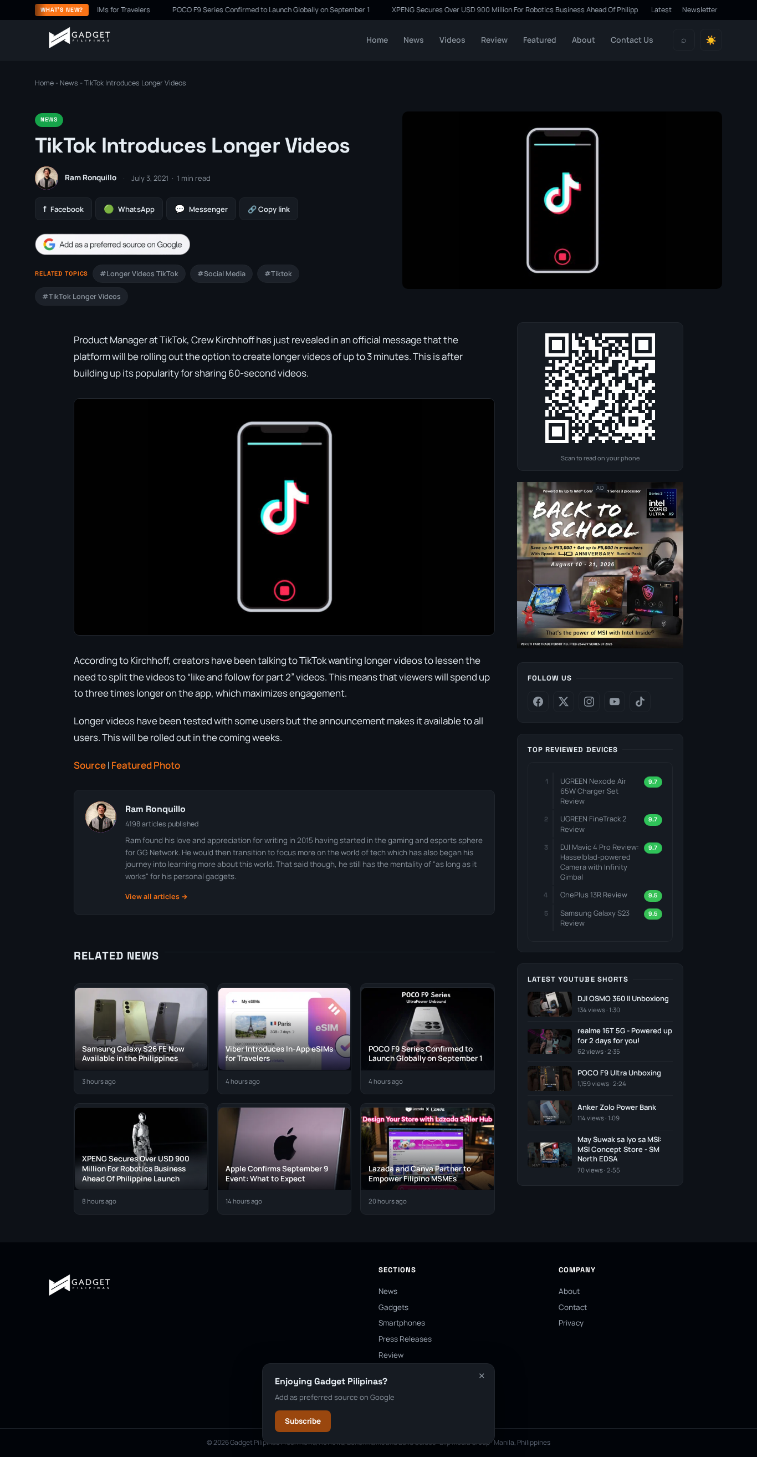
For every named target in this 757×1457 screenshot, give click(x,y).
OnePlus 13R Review (593, 895)
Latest (661, 9)
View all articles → (156, 896)
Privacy (571, 1323)
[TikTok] (640, 701)
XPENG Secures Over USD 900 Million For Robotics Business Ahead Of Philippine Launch (506, 9)
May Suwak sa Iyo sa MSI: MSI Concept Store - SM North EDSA (619, 1149)
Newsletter (700, 9)
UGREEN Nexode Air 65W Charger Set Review (593, 791)
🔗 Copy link (269, 209)
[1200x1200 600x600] (600, 646)
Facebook (63, 209)
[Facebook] (538, 701)
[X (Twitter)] (563, 701)
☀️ (711, 40)
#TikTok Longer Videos (81, 296)
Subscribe (303, 1421)
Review (494, 39)
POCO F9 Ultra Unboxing (619, 1073)
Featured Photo (145, 765)
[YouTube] (614, 701)
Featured (539, 39)
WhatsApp (129, 209)
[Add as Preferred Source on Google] (112, 244)
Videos (452, 39)
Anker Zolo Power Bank (616, 1107)
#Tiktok (278, 273)
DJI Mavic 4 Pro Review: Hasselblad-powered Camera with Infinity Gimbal (599, 862)
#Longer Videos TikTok (139, 273)
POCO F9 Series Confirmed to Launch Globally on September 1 (245, 9)
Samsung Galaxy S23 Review (595, 918)
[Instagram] (589, 701)
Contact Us (632, 39)
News (413, 39)
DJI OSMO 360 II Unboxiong (623, 998)
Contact (573, 1307)
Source (90, 765)
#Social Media (221, 273)
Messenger (201, 209)
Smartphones (401, 1323)
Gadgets (393, 1307)
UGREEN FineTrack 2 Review (593, 824)
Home (377, 39)
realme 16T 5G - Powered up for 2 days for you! (624, 1035)
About (583, 39)
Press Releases (405, 1339)
